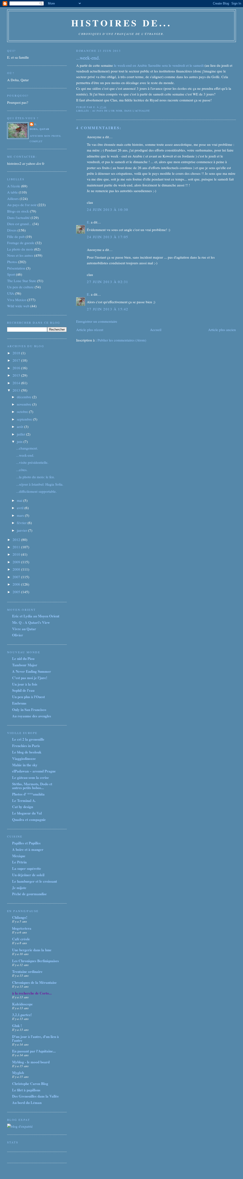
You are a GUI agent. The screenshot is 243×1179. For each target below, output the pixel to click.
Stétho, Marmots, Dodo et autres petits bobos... (32, 785)
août (20, 426)
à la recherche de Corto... (32, 993)
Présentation (16, 268)
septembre (25, 419)
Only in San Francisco (29, 709)
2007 (17, 576)
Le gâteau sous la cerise (30, 777)
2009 (17, 561)
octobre (23, 411)
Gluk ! (17, 1025)
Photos (12, 261)
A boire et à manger (27, 849)
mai (20, 500)
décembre (24, 396)
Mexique (18, 855)
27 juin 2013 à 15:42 (107, 309)
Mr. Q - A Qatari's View (31, 622)
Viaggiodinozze (24, 758)
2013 (17, 390)
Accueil (155, 329)
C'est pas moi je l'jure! (29, 677)
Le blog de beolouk (26, 752)
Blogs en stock (18, 211)
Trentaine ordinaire (27, 971)
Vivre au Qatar (24, 628)
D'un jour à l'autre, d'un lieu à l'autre (35, 1038)
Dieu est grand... (19, 223)
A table (12, 192)
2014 (17, 382)
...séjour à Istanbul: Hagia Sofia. (39, 484)
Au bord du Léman (27, 1102)
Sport (11, 274)
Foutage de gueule (20, 242)
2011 (17, 547)
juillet (21, 434)
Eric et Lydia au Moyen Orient (35, 616)
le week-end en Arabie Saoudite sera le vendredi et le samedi (158, 65)
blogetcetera (21, 928)
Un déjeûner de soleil (28, 874)
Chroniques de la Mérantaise (34, 982)
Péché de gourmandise (29, 893)
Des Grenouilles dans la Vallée (35, 1096)
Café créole (21, 939)
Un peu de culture (20, 286)
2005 (17, 591)
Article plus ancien (222, 329)
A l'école (13, 186)
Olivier (17, 635)
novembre (24, 404)
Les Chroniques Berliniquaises (35, 960)
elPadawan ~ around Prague (34, 771)
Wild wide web (18, 305)
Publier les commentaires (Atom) (122, 340)
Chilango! (19, 917)
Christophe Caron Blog (30, 1083)
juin (20, 441)
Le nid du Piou (23, 658)
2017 (17, 360)
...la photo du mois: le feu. (35, 476)
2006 (17, 584)
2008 (17, 569)
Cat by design (22, 806)
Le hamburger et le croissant (34, 881)
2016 (17, 367)
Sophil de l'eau (23, 690)
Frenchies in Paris (26, 745)
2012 (17, 539)
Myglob (18, 1072)
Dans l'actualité (137, 110)
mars (21, 515)
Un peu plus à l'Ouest (28, 696)
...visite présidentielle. (32, 462)
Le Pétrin (19, 862)
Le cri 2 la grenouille (28, 739)
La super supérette (26, 868)
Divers (12, 230)
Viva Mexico (16, 299)
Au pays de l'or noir (107, 110)
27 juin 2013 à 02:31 (107, 281)
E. (88, 222)
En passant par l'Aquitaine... (34, 1051)
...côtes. (22, 469)
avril (20, 507)
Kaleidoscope (22, 1004)
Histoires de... (121, 22)
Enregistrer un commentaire (96, 321)
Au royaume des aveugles (31, 716)
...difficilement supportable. (36, 491)
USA (10, 293)
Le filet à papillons (26, 1090)
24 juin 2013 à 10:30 (107, 209)
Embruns (19, 703)
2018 (17, 352)
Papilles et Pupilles (26, 843)
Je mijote (19, 887)
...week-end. (88, 57)
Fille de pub (16, 236)
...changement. (27, 448)
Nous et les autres (20, 255)
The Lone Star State (21, 280)
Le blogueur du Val (27, 813)
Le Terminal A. (24, 800)
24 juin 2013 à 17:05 (107, 236)
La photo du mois (20, 249)
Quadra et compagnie (29, 819)
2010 (17, 554)
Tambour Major (24, 665)
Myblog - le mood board (31, 1062)
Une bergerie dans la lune (31, 949)
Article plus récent (89, 329)
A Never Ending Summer (31, 671)
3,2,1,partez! (22, 1014)
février (22, 522)
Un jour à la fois (24, 684)
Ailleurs (13, 198)
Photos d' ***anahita (28, 794)
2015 (17, 375)
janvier (22, 530)
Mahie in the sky (24, 764)
